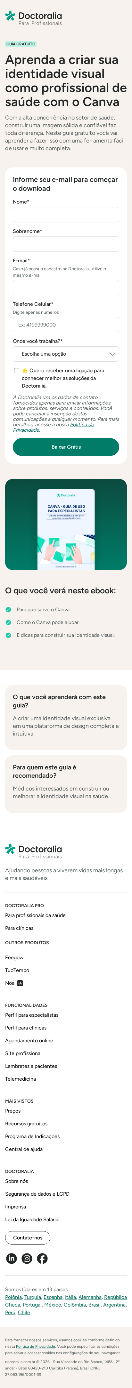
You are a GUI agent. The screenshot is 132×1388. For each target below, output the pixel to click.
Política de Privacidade (35, 1346)
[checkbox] (66, 378)
